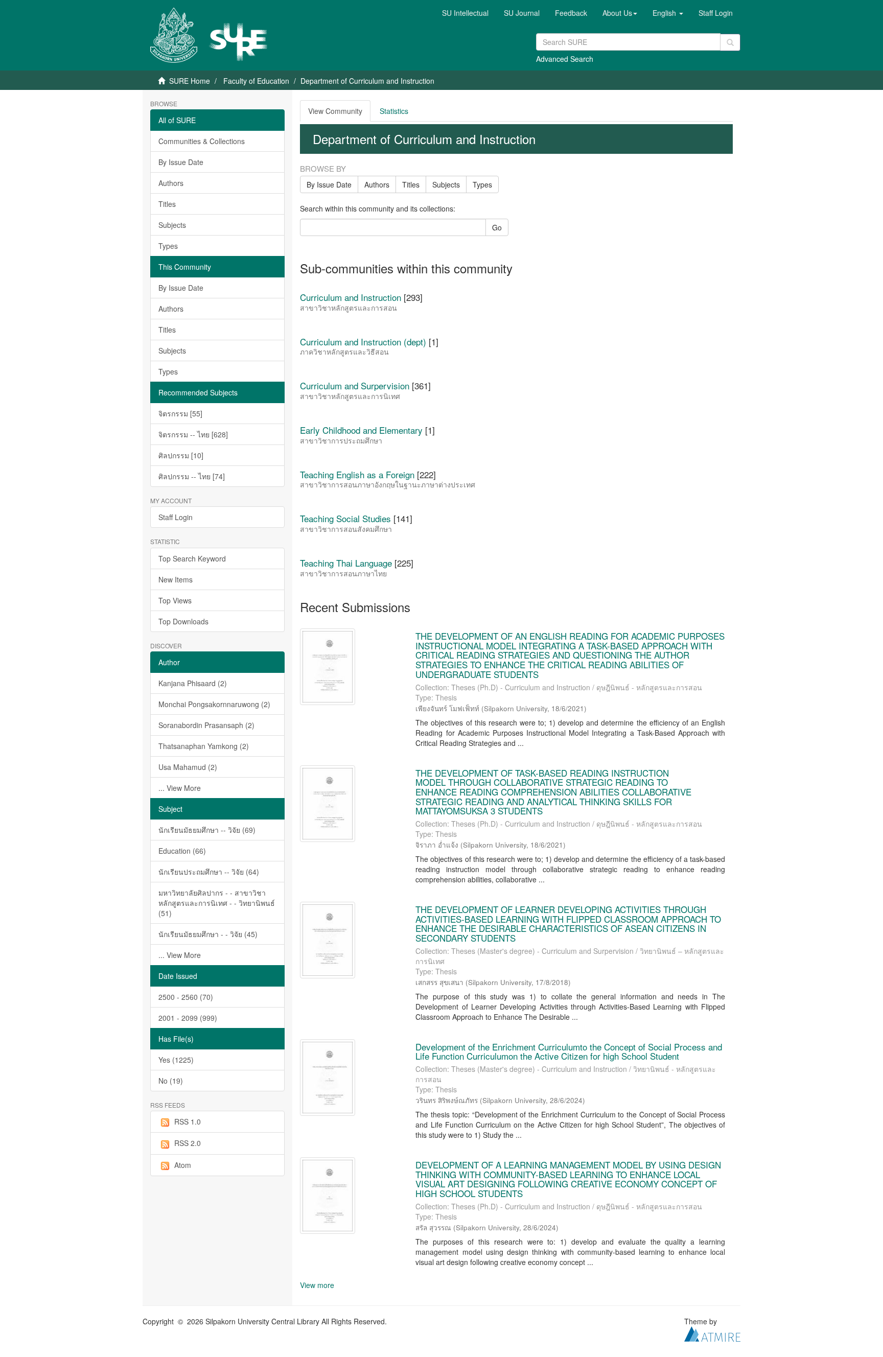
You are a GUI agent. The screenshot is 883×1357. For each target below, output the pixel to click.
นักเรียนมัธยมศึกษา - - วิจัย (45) (208, 934)
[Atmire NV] (712, 1333)
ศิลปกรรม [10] (180, 455)
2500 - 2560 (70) (185, 997)
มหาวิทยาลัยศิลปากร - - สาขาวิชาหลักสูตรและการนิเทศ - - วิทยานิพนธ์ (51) (216, 902)
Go (497, 227)
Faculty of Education (256, 81)
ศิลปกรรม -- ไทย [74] (191, 476)
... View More (179, 788)
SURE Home (189, 81)
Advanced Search (564, 59)
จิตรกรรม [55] (180, 413)
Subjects (172, 225)
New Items (175, 579)
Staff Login (175, 517)
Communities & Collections (201, 141)
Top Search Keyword (192, 558)
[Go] (730, 42)
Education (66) (182, 851)
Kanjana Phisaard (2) (192, 683)
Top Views (175, 600)
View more (317, 1285)
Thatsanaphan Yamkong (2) (203, 746)
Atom (182, 1165)
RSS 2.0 (187, 1143)
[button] (620, 13)
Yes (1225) (176, 1060)
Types (168, 246)
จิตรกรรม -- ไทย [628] (193, 434)
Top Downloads (183, 621)
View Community (335, 111)
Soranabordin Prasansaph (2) (206, 725)
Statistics (394, 111)
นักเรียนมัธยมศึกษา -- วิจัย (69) (206, 830)
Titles (167, 204)
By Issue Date (180, 162)
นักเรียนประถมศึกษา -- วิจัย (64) (208, 872)
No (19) (170, 1080)
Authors (170, 183)
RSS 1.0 (187, 1121)
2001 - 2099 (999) (187, 1018)
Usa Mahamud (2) (187, 767)
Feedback (571, 13)
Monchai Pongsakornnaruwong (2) (214, 704)
